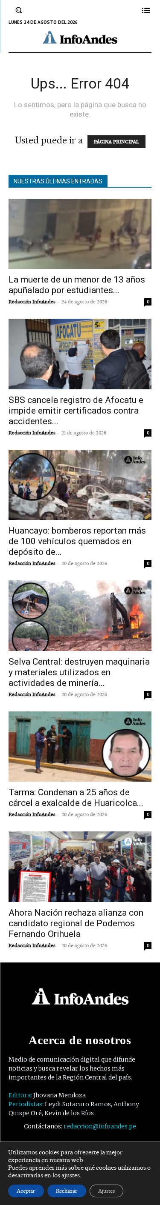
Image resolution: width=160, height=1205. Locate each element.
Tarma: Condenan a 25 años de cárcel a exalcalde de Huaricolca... (76, 797)
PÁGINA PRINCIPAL (116, 142)
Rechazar (67, 1191)
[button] (19, 10)
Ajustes (106, 1191)
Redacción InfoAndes (32, 302)
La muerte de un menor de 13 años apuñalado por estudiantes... (77, 284)
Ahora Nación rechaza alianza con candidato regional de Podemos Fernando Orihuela (76, 923)
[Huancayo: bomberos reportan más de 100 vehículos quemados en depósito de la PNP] (80, 485)
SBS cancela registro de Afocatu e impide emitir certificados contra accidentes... (76, 410)
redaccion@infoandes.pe (100, 1126)
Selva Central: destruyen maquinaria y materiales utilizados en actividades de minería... (79, 672)
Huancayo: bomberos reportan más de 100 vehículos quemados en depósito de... (77, 541)
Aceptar (26, 1191)
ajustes (70, 1175)
